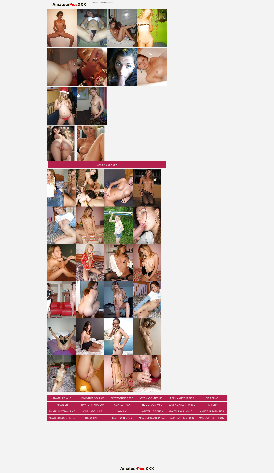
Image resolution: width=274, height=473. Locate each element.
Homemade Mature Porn (153, 398)
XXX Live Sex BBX (107, 164)
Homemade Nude (92, 411)
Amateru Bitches (152, 411)
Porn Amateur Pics (182, 398)
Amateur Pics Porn (182, 417)
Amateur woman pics (62, 411)
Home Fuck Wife (152, 404)
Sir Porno (212, 398)
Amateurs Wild (62, 398)
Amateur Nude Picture (63, 417)
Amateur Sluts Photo (152, 417)
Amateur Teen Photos (212, 417)
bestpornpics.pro (122, 398)
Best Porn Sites (122, 417)
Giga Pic (122, 411)
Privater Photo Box (92, 404)
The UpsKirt (92, 417)
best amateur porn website (183, 404)
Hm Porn (212, 404)
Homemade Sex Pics (92, 398)
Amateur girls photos (183, 411)
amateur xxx (122, 404)
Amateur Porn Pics (212, 411)
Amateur (62, 404)
